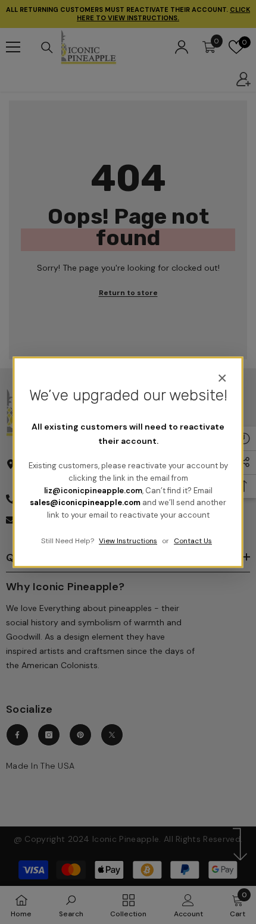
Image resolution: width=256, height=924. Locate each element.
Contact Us (193, 541)
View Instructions (128, 541)
